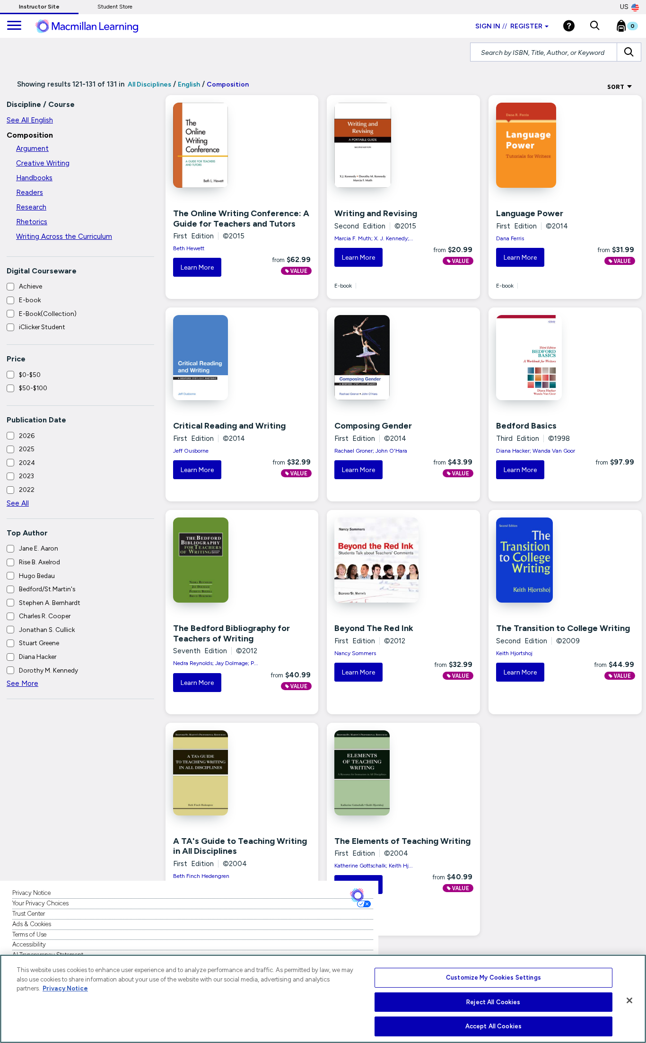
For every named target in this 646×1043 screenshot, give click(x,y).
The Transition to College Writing (563, 628)
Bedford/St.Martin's (47, 589)
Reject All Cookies (493, 1002)
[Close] (629, 1000)
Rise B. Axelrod (39, 562)
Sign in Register (508, 26)
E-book (30, 300)
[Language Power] (539, 145)
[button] (595, 26)
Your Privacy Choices (40, 903)
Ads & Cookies (31, 924)
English (189, 84)
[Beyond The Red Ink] (377, 560)
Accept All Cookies (493, 1026)
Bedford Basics (526, 426)
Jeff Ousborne (191, 450)
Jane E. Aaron (38, 548)
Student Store (114, 6)
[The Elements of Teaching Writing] (377, 772)
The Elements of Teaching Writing (402, 841)
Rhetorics (31, 222)
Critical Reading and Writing (229, 426)
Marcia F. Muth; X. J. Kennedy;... (373, 238)
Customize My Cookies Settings (493, 977)
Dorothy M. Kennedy (48, 670)
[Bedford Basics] (539, 357)
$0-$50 (30, 374)
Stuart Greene (39, 643)
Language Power (529, 213)
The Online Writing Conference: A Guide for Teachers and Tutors (241, 218)
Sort (616, 86)
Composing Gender (373, 426)
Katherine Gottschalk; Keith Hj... (373, 865)
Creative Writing (43, 163)
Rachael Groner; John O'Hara (370, 450)
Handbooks (34, 178)
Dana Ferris (510, 238)
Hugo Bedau (37, 575)
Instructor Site (39, 6)
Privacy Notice (31, 892)
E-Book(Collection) (48, 313)
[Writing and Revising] (377, 145)
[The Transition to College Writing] (539, 560)
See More (22, 683)
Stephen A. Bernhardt (49, 602)
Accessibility (29, 944)
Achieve (30, 286)
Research (31, 207)
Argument (32, 148)
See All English (30, 120)
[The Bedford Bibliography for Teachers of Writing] (216, 560)
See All (18, 503)
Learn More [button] (197, 267)
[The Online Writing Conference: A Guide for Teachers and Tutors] (216, 145)
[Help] (569, 26)
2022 (27, 489)
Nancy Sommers (355, 653)
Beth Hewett (188, 248)
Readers (29, 192)
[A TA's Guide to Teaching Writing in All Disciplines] (216, 772)
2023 (26, 476)
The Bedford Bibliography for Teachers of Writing (231, 633)
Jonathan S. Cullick (47, 629)
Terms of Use (29, 934)
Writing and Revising (375, 213)
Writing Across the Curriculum (64, 236)
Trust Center (28, 913)
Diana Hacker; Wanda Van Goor (535, 450)
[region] (323, 999)
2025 (27, 449)
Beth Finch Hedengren (201, 876)
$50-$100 (33, 388)
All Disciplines (148, 84)
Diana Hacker (37, 656)
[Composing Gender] (377, 357)
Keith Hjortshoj (514, 653)
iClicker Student (42, 327)
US (624, 7)
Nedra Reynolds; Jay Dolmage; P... (215, 663)
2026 (27, 435)
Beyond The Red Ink (373, 628)
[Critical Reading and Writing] (216, 357)
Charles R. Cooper (44, 616)
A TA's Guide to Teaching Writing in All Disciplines (240, 846)
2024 (27, 462)
